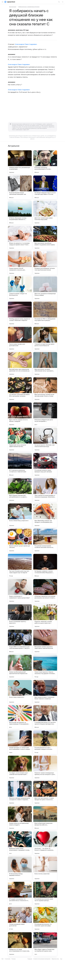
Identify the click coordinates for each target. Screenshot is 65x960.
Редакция (30, 958)
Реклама (13, 958)
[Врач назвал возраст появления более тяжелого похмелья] (45, 692)
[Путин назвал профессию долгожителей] (20, 339)
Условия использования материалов (41, 958)
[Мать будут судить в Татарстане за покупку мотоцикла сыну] (45, 944)
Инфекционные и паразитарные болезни (28, 6)
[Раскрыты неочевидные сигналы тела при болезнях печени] (45, 263)
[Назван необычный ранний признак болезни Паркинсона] (20, 666)
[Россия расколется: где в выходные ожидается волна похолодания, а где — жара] (45, 742)
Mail (2, 958)
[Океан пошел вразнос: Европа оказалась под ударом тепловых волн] (45, 666)
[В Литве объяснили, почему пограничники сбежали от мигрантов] (20, 212)
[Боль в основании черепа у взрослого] (20, 616)
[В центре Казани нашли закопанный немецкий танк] (20, 187)
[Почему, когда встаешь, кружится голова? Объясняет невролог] (20, 313)
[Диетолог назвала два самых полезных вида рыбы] (45, 212)
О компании (7, 958)
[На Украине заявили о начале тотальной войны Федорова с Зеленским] (45, 566)
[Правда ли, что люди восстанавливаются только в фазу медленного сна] (20, 944)
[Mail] (5, 2)
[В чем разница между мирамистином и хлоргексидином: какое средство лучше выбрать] (20, 868)
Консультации (12, 6)
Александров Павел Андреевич (26, 44)
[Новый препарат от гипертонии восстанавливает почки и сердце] (20, 742)
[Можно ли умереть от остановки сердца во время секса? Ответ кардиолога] (20, 238)
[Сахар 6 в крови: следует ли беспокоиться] (20, 288)
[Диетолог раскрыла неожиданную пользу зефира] (45, 288)
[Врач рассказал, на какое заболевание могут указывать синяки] (45, 364)
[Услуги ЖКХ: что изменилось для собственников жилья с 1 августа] (20, 641)
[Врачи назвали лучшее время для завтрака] (20, 540)
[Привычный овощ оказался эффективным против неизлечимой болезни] (20, 439)
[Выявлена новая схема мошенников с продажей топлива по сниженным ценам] (20, 843)
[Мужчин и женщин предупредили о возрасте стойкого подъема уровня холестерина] (20, 793)
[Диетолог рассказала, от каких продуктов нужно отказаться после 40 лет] (45, 793)
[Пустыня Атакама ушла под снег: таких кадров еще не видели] (20, 566)
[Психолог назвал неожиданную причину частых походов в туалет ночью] (45, 767)
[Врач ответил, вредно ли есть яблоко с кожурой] (20, 414)
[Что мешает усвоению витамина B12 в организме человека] (20, 389)
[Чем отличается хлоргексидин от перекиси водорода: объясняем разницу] (45, 490)
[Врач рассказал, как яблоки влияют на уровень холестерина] (45, 238)
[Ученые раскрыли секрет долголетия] (20, 919)
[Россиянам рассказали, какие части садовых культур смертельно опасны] (45, 893)
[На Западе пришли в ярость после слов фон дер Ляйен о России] (45, 187)
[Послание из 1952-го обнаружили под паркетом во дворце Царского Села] (45, 313)
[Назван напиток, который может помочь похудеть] (20, 818)
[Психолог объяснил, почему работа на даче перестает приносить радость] (45, 616)
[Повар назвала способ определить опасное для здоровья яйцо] (20, 263)
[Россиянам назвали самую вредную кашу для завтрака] (45, 465)
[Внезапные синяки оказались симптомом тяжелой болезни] (45, 641)
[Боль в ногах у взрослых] (45, 868)
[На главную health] (10, 2)
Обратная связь (55, 958)
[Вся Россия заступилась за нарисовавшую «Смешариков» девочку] (20, 717)
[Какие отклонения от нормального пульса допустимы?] (20, 591)
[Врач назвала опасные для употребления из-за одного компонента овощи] (20, 490)
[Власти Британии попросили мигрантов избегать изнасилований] (45, 818)
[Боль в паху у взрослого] (20, 692)
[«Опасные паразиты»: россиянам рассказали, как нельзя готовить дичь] (45, 591)
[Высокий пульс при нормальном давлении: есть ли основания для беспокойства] (20, 364)
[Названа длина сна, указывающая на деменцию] (20, 162)
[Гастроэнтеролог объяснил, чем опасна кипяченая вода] (45, 439)
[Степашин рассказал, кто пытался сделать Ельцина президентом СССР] (45, 717)
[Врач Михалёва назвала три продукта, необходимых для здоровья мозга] (45, 515)
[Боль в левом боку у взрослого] (20, 515)
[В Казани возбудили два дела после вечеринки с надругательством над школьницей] (45, 414)
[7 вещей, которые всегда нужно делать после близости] (45, 339)
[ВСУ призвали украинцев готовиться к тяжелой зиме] (20, 465)
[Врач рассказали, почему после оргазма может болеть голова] (45, 389)
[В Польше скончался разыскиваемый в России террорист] (45, 162)
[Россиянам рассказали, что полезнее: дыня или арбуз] (45, 919)
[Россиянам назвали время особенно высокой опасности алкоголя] (45, 540)
